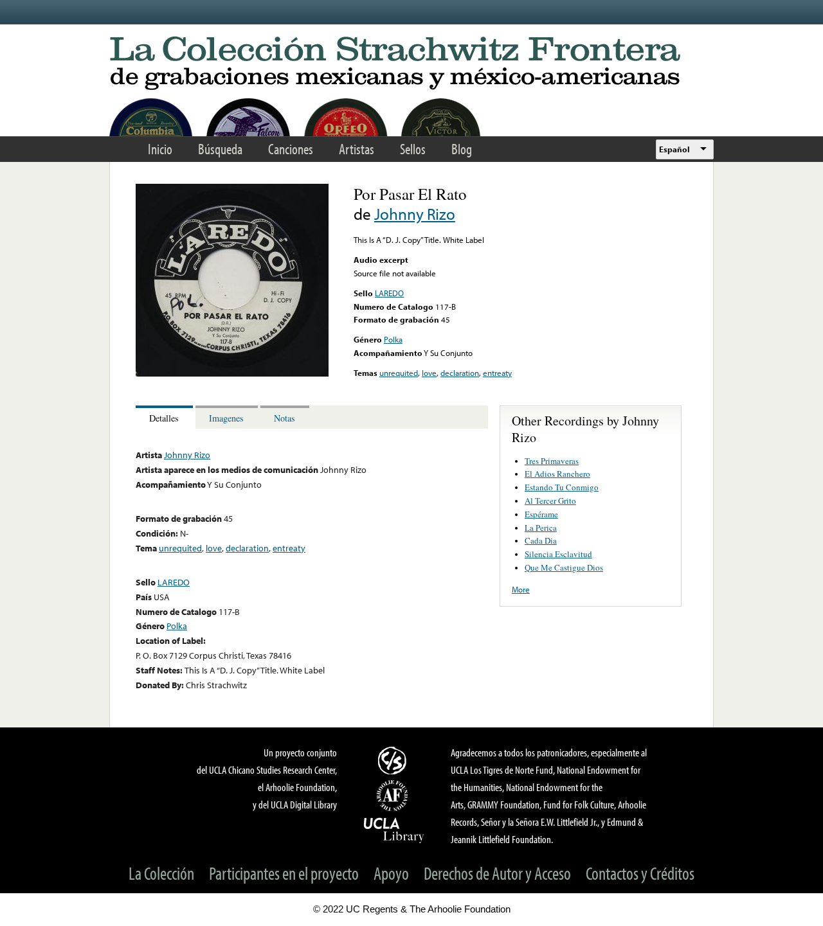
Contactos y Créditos (640, 873)
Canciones (290, 148)
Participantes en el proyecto (284, 873)
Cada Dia (541, 540)
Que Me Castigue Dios (564, 567)
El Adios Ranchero (557, 473)
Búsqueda (220, 148)
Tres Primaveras (552, 461)
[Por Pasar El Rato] (232, 373)
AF (394, 795)
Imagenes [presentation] (226, 418)
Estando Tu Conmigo (562, 487)
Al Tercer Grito (550, 500)
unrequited (398, 373)
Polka (393, 339)
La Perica (541, 527)
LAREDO (389, 293)
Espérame (541, 514)
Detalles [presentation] (164, 418)
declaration (459, 373)
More (521, 589)
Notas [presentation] (284, 418)
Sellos (413, 148)
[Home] (411, 64)
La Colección (161, 873)
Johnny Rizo (414, 214)
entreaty (497, 373)
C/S (394, 760)
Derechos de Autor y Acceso (497, 873)
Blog (461, 148)
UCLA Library (394, 829)
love (429, 373)
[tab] (165, 417)
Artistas (356, 148)
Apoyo (391, 873)
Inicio (160, 148)
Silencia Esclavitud (558, 554)
